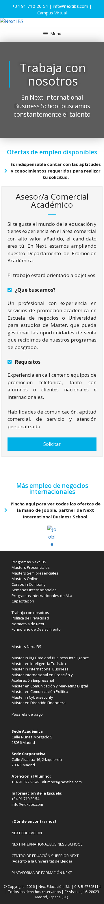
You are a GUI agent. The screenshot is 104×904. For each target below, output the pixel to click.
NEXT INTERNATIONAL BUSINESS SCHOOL (47, 844)
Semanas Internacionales (34, 589)
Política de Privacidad (30, 618)
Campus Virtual (52, 13)
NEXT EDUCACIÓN (27, 832)
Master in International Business (40, 669)
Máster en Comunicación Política (40, 691)
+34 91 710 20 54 (30, 6)
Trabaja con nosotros (30, 612)
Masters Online (25, 578)
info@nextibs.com (70, 6)
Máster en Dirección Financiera (39, 702)
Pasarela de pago (27, 714)
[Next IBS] (11, 21)
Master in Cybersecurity (32, 697)
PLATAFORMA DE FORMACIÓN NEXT (42, 872)
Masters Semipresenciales (35, 573)
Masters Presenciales (31, 567)
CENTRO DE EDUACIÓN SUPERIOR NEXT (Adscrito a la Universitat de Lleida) (45, 858)
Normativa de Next (28, 623)
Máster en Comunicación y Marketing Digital (50, 686)
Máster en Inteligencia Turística (39, 663)
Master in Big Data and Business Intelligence (50, 657)
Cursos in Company (29, 584)
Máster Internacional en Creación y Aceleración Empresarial (42, 677)
